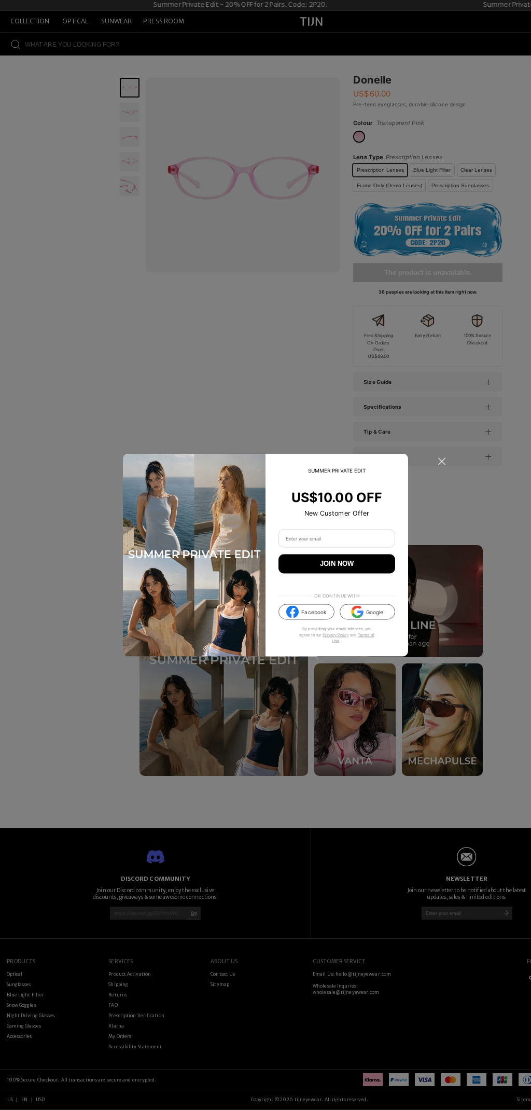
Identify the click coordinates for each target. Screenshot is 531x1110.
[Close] (442, 461)
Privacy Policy (335, 634)
